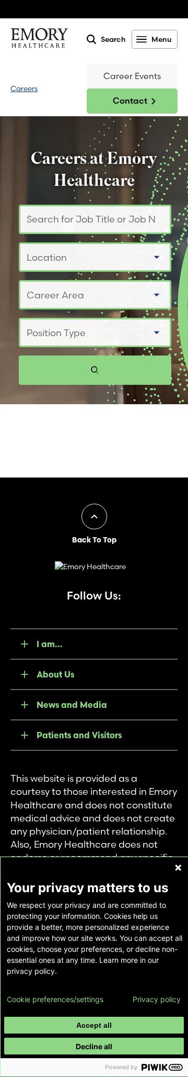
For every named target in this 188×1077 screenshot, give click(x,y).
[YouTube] (80, 609)
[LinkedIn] (134, 609)
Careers (24, 88)
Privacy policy (157, 999)
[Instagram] (107, 609)
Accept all (94, 1025)
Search (113, 39)
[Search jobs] (95, 370)
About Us (55, 674)
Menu (161, 39)
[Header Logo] (39, 40)
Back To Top (94, 540)
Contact (130, 100)
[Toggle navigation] (62, 89)
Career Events (132, 76)
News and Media (72, 705)
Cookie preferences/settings (55, 999)
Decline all (94, 1046)
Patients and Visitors (79, 735)
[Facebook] (53, 609)
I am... (50, 644)
